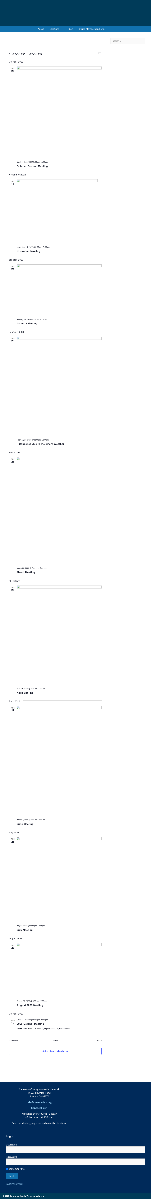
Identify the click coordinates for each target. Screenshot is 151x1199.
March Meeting (26, 572)
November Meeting (28, 251)
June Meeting (25, 824)
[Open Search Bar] (111, 29)
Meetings (54, 28)
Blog (70, 28)
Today (55, 1040)
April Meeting (25, 692)
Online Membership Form (92, 28)
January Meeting (27, 323)
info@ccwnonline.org (39, 1102)
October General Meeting (32, 166)
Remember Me (16, 1168)
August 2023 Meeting (30, 1005)
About (41, 28)
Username (11, 1144)
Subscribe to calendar (53, 1051)
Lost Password (14, 1184)
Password (11, 1156)
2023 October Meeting (30, 1023)
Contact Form (39, 1108)
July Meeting (25, 930)
